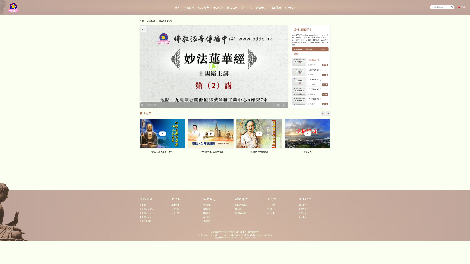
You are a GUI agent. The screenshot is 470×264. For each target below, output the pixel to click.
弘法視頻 (175, 209)
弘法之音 (175, 213)
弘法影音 (203, 7)
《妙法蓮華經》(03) (315, 69)
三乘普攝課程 (145, 221)
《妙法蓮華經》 (165, 20)
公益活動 (207, 221)
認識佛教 (143, 205)
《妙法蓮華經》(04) (315, 79)
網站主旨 (302, 205)
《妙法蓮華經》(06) (315, 99)
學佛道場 (189, 7)
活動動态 (261, 7)
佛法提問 (232, 7)
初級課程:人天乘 (147, 209)
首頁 (177, 7)
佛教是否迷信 (241, 205)
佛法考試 (217, 7)
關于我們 (290, 7)
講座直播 (175, 205)
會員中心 (246, 7)
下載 (326, 65)
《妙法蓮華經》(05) (315, 89)
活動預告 (207, 205)
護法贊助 (275, 7)
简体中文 (463, 7)
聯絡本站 (302, 217)
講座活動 (207, 209)
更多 (323, 49)
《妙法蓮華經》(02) (315, 60)
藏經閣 (238, 209)
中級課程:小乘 (146, 213)
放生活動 (207, 217)
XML (254, 237)
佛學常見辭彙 (241, 213)
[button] (328, 113)
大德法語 (302, 213)
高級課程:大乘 (146, 217)
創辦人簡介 (303, 209)
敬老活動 (207, 213)
